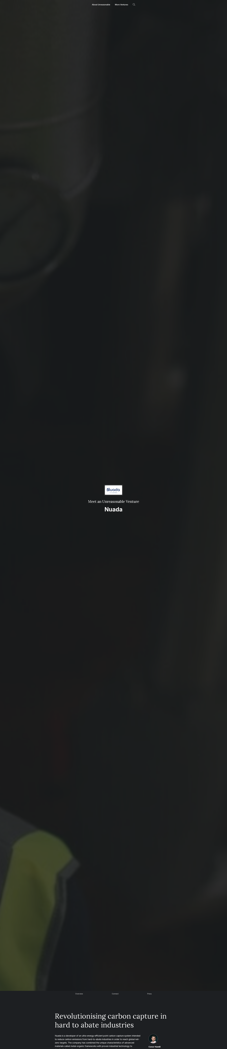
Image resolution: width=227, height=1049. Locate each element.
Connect (115, 994)
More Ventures (121, 4)
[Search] (134, 4)
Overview (79, 994)
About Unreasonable (101, 4)
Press (149, 994)
